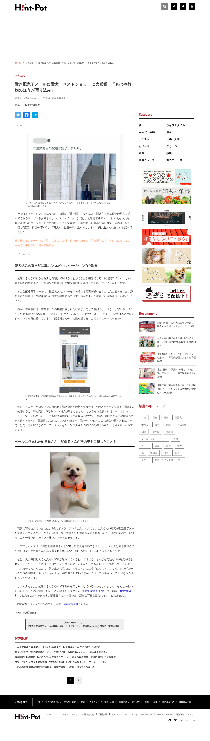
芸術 (175, 438)
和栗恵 (169, 431)
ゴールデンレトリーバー (154, 438)
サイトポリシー (119, 714)
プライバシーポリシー (141, 714)
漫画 (141, 153)
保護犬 (178, 417)
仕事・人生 (173, 139)
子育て (144, 424)
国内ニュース (147, 160)
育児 (168, 446)
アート (144, 446)
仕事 (157, 424)
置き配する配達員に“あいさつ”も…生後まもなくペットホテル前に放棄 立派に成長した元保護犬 (65, 657)
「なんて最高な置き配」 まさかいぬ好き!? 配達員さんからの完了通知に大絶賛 (57, 647)
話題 (169, 153)
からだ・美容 (147, 132)
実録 (168, 424)
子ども (144, 460)
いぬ (19, 125)
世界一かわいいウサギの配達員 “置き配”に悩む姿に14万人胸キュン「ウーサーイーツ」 (61, 662)
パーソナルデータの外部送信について (175, 714)
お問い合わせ (88, 714)
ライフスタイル (176, 125)
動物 (166, 417)
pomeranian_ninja (93, 591)
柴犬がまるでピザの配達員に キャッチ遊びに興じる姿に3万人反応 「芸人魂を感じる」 (61, 652)
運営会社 (103, 714)
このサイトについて (67, 714)
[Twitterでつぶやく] (18, 115)
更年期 (156, 431)
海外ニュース (174, 160)
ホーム (50, 714)
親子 (177, 453)
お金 (169, 132)
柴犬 (179, 446)
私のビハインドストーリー (168, 460)
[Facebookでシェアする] (26, 115)
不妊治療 (181, 424)
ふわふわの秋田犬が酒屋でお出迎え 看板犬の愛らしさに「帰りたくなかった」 (56, 667)
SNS (157, 446)
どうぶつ (172, 146)
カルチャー (145, 139)
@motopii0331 (72, 604)
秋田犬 (153, 453)
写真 (155, 417)
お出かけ (144, 146)
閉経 (143, 431)
